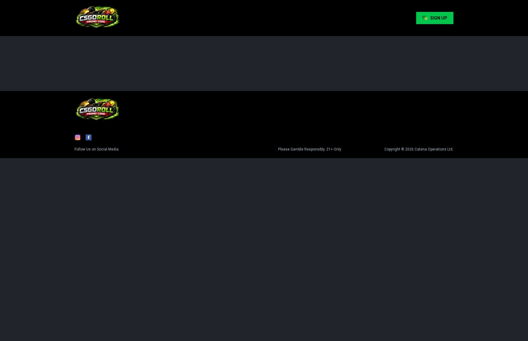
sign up (438, 18)
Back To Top (428, 54)
